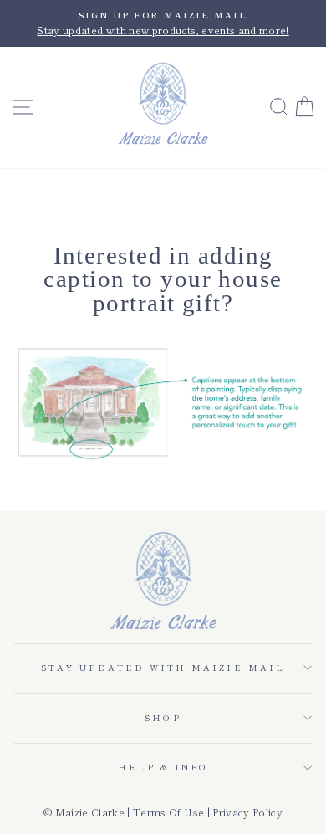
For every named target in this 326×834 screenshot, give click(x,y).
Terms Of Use (168, 812)
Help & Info (163, 766)
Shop (163, 717)
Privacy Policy (247, 812)
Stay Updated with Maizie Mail (163, 667)
